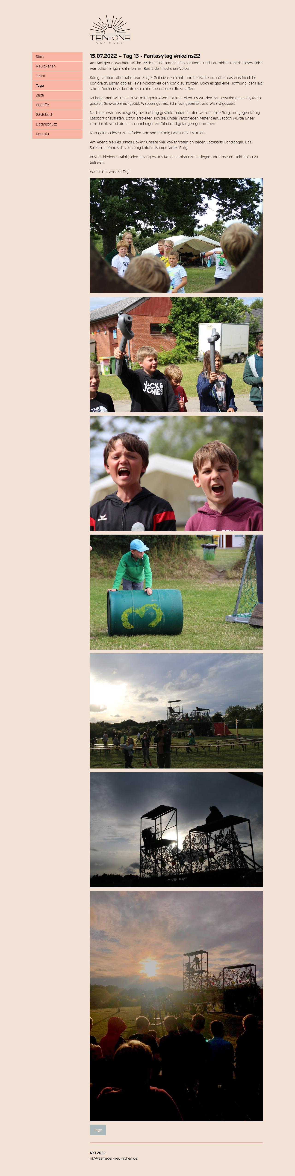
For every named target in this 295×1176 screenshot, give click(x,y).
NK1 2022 (110, 30)
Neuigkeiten (46, 66)
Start (40, 56)
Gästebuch (44, 114)
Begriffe (42, 105)
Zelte (40, 95)
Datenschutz (46, 124)
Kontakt (42, 134)
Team (40, 76)
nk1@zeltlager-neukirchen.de (113, 1158)
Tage (40, 85)
